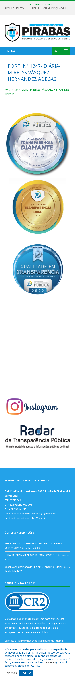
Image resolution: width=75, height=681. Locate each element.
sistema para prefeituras (49, 618)
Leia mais (50, 662)
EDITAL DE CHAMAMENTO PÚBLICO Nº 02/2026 (36, 8)
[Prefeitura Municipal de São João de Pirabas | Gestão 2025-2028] (37, 31)
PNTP (20, 640)
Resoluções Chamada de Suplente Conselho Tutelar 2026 (36, 566)
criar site (26, 618)
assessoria (29, 623)
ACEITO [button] (26, 672)
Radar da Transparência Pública (45, 640)
